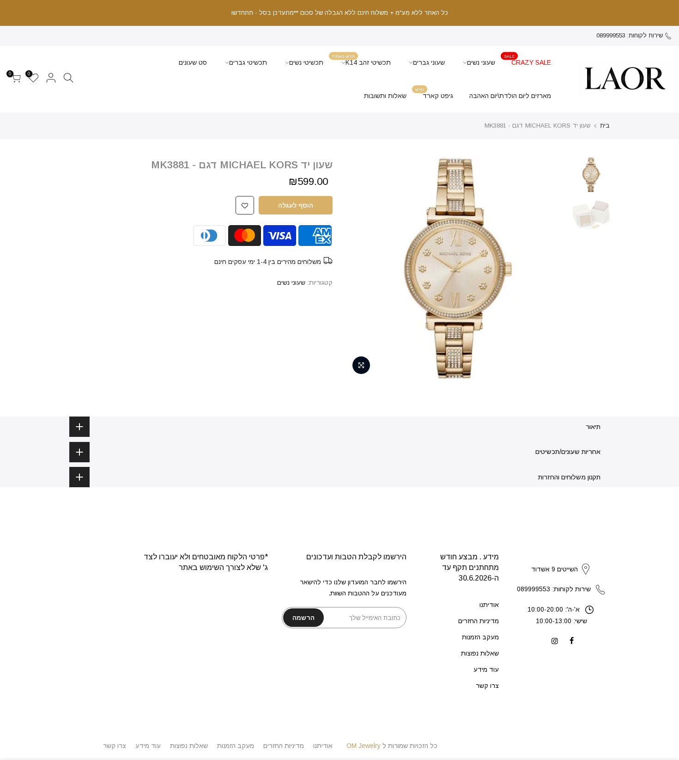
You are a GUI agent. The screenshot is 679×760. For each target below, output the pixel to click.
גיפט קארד (434, 93)
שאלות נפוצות (480, 653)
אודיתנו (489, 604)
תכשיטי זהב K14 (361, 60)
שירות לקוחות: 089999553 (629, 35)
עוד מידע (486, 669)
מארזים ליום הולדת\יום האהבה (510, 95)
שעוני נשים (481, 62)
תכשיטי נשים (306, 62)
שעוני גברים (429, 62)
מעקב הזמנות (480, 637)
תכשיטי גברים (248, 62)
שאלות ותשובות (385, 95)
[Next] (362, 268)
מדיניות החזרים (478, 621)
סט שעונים (193, 62)
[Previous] (552, 268)
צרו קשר (487, 685)
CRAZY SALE (527, 60)
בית (605, 125)
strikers (561, 559)
